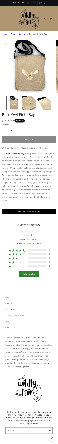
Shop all (22, 34)
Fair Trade (9, 309)
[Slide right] (55, 104)
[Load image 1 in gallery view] (14, 103)
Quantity (5, 124)
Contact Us (10, 327)
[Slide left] (3, 104)
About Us (9, 303)
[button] (5, 19)
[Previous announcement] (5, 3)
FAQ (7, 321)
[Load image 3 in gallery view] (44, 103)
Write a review (29, 274)
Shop (13, 34)
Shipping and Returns (14, 315)
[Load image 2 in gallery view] (29, 103)
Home (4, 34)
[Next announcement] (53, 3)
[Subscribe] (49, 430)
